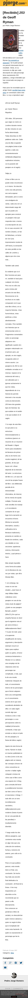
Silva (12, 953)
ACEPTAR (14, 996)
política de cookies (19, 994)
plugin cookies (24, 995)
